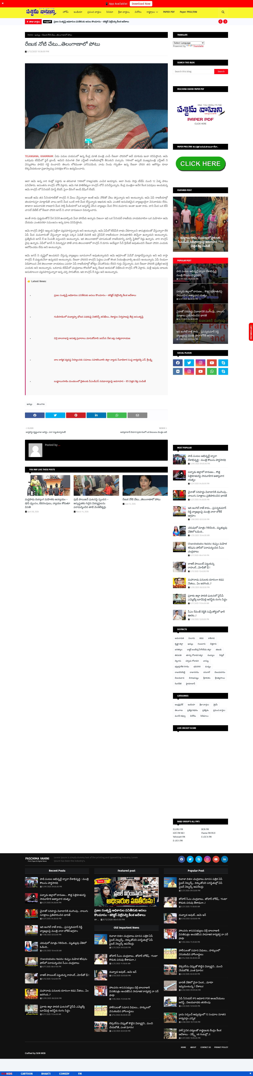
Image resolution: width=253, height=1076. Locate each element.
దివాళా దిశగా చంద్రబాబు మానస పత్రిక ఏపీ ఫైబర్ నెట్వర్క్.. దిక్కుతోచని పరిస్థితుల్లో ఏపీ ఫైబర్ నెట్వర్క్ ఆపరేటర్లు (131, 939)
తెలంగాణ (41, 404)
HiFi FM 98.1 (179, 833)
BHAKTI (23, 1073)
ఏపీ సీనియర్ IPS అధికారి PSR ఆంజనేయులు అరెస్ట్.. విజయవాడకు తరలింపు (202, 1000)
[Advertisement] (200, 410)
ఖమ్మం (37, 35)
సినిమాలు (204, 716)
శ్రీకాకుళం (206, 678)
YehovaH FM (179, 837)
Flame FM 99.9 (208, 833)
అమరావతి (179, 638)
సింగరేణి (178, 683)
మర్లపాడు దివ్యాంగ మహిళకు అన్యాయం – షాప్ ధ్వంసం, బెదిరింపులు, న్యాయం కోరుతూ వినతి (47, 503)
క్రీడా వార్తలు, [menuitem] (124, 11)
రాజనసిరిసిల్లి (180, 672)
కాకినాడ (211, 638)
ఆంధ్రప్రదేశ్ (179, 704)
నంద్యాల (211, 655)
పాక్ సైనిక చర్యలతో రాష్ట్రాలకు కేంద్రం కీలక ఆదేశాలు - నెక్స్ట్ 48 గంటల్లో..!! (200, 1032)
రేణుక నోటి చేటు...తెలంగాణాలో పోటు (141, 499)
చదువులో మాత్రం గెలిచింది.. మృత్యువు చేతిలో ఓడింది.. (207, 529)
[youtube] (212, 362)
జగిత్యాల (178, 649)
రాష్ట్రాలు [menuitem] (151, 11)
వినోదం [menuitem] (138, 11)
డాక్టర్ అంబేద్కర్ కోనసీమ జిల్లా (199, 649)
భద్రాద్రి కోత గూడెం (182, 666)
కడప (201, 638)
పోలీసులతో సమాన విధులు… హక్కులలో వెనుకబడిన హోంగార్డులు (129, 1009)
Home (30, 35)
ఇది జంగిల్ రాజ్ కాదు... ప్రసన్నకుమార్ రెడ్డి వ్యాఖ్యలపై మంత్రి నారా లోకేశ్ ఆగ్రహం (197, 333)
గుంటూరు (201, 644)
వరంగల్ (206, 672)
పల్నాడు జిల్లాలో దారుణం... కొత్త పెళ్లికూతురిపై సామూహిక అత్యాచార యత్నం (199, 293)
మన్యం (208, 666)
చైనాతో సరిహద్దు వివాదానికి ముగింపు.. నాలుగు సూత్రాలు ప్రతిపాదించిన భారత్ (200, 313)
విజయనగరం (220, 672)
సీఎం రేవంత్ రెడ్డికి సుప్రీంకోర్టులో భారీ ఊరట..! (206, 613)
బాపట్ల (206, 661)
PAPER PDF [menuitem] (169, 11)
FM (57, 1073)
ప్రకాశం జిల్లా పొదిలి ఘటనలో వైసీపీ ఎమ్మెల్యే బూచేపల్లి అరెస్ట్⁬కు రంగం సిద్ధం (207, 597)
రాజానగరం (194, 672)
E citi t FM (178, 840)
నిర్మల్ (221, 655)
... (58, 445)
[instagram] (200, 362)
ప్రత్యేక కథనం (192, 710)
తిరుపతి (178, 655)
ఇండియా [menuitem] (78, 11)
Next (225, 222)
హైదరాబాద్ (190, 683)
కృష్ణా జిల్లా (179, 644)
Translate (198, 46)
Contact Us (206, 1047)
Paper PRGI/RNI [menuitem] (188, 11)
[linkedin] (224, 859)
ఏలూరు (191, 638)
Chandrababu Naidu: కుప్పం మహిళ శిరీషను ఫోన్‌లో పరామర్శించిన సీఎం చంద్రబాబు (207, 547)
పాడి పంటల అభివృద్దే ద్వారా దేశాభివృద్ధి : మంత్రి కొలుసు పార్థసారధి (197, 273)
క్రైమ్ (216, 704)
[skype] (223, 362)
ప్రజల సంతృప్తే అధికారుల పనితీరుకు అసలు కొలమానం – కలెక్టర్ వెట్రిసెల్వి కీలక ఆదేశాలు (91, 21)
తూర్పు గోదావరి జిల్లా (194, 655)
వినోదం (193, 716)
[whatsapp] (212, 371)
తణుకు (219, 649)
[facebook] (178, 362)
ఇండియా (191, 704)
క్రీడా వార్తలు (204, 704)
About (193, 1047)
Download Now (141, 3)
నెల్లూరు (178, 661)
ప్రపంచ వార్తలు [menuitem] (94, 11)
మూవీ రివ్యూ (180, 716)
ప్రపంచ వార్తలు (219, 710)
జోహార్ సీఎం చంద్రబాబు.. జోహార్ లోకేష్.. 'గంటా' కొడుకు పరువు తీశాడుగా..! (133, 957)
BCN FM (205, 829)
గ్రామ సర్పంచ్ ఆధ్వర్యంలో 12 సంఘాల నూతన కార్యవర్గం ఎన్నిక (202, 1016)
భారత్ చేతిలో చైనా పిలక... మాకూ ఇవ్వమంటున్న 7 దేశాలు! (196, 984)
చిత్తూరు (213, 644)
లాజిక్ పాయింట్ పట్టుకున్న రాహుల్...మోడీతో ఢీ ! (201, 565)
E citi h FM (206, 837)
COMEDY (41, 1073)
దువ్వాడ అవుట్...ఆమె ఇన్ (122, 971)
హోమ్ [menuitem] (65, 11)
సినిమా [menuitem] (109, 11)
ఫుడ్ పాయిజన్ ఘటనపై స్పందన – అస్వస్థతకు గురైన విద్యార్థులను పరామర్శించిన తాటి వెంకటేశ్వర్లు (91, 503)
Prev (176, 222)
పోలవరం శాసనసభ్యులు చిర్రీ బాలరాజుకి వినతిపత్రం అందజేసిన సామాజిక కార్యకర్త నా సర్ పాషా (134, 991)
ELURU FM (178, 829)
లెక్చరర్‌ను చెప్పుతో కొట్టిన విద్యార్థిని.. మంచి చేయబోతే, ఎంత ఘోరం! (131, 1025)
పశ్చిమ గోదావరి (192, 661)
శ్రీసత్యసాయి (220, 678)
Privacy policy (221, 1047)
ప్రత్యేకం (205, 710)
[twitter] (189, 362)
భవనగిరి (197, 666)
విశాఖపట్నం (194, 678)
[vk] (178, 371)
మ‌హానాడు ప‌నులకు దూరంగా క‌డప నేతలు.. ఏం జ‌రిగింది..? (206, 581)
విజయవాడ (179, 678)
